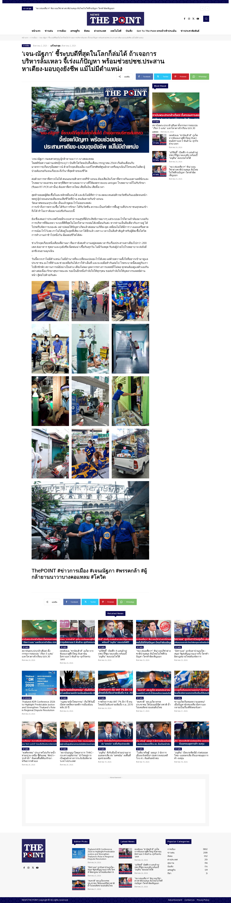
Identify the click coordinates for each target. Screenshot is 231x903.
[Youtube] (198, 19)
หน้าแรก (25, 38)
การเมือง (33, 38)
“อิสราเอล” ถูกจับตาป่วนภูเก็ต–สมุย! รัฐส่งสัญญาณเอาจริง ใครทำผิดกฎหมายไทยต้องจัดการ (75, 8)
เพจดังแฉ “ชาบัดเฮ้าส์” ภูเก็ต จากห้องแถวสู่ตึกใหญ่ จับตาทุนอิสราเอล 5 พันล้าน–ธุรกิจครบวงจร (183, 139)
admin (155, 132)
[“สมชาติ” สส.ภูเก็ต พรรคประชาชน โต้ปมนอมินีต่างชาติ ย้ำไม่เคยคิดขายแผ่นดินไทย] (153, 683)
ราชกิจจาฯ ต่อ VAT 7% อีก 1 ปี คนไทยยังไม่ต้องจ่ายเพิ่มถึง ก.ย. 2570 (115, 703)
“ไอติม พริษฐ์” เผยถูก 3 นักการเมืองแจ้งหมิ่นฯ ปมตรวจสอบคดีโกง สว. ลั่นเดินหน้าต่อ (152, 755)
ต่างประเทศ (27, 698)
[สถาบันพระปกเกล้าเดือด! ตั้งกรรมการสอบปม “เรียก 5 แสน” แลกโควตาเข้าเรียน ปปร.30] (175, 105)
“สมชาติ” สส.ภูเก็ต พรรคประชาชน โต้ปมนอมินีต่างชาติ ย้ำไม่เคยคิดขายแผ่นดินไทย (153, 704)
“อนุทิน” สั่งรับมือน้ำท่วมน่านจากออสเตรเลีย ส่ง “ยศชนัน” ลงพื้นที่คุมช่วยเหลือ (114, 755)
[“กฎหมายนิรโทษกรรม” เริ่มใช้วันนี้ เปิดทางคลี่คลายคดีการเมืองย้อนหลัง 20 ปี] (77, 683)
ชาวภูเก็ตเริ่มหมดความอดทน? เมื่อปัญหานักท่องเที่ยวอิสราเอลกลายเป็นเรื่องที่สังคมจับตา (190, 704)
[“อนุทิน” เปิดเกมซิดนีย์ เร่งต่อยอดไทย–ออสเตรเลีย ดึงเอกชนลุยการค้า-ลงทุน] (191, 734)
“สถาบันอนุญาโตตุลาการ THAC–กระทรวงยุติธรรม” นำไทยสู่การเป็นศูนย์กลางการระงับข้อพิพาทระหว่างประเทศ (77, 757)
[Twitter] (193, 19)
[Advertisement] (115, 801)
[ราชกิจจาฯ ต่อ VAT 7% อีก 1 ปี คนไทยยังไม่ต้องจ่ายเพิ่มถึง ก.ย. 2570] (115, 683)
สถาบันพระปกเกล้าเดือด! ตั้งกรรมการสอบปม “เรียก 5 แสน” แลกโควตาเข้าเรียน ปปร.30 (175, 127)
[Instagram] (189, 19)
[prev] (202, 8)
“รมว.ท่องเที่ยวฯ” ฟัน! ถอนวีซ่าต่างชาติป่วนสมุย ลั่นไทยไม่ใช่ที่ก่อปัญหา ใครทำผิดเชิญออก (183, 171)
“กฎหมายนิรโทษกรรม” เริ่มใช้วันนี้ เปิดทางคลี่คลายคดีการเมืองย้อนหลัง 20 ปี (77, 704)
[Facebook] (184, 19)
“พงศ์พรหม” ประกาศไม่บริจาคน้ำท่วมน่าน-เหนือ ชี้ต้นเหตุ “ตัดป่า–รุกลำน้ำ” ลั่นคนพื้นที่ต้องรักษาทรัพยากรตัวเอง (39, 757)
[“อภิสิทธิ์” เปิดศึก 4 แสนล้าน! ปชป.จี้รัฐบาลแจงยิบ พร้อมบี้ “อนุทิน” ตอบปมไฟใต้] (159, 156)
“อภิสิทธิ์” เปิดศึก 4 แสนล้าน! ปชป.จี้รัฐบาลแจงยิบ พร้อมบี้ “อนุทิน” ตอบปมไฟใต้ (183, 155)
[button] (206, 19)
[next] (207, 8)
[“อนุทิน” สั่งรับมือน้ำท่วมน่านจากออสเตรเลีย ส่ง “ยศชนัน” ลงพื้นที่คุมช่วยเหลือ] (115, 734)
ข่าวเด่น (156, 122)
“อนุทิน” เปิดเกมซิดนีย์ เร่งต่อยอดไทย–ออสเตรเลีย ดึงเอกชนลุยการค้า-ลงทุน (191, 755)
